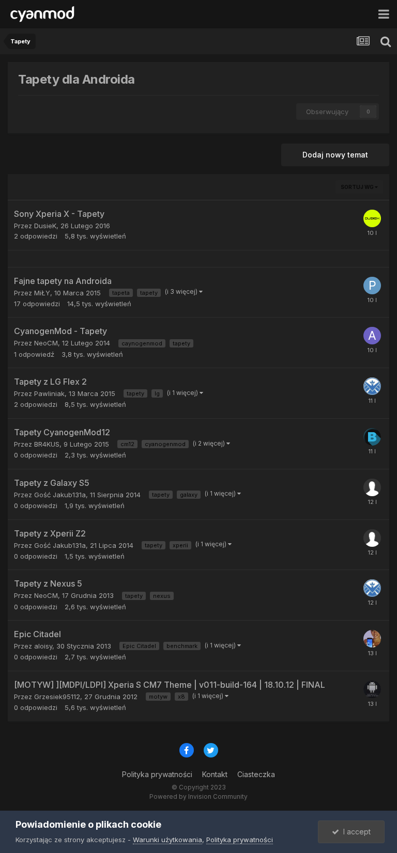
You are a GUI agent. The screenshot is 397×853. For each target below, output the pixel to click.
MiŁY (42, 293)
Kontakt (214, 774)
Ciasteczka (256, 774)
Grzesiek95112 (57, 696)
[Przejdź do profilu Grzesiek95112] (372, 689)
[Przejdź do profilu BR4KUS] (372, 437)
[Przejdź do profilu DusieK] (372, 218)
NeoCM (46, 343)
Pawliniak (49, 393)
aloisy (43, 646)
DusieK (45, 226)
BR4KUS (46, 444)
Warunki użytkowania (167, 839)
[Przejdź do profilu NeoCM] (372, 386)
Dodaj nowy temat (335, 154)
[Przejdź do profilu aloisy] (372, 638)
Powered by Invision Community (198, 796)
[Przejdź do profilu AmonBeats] (372, 335)
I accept (355, 831)
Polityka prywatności (157, 774)
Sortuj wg (358, 187)
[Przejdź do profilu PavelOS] (372, 285)
